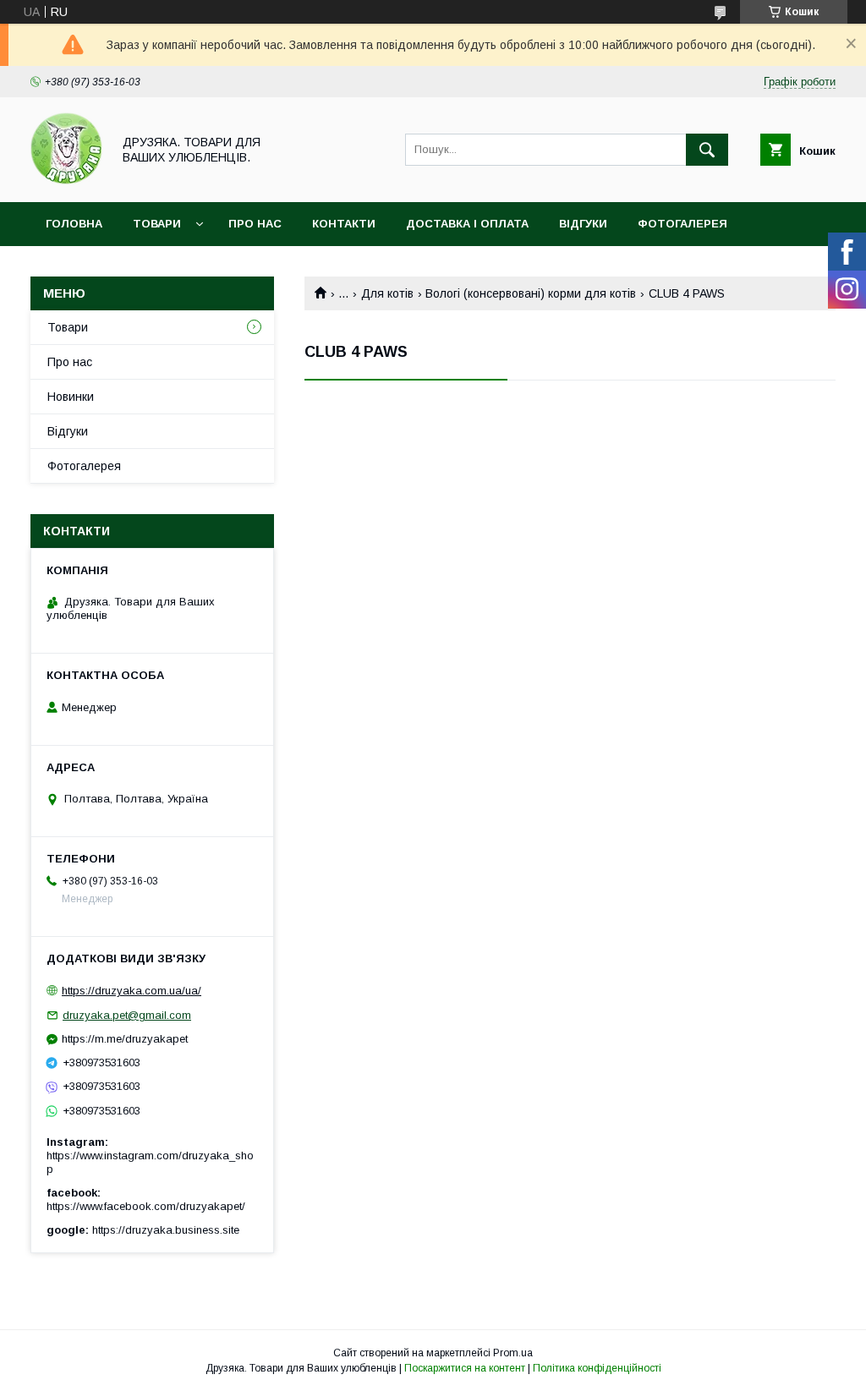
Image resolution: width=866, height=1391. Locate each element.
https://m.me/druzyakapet (125, 1038)
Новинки (70, 396)
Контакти (343, 223)
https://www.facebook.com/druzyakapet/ (146, 1206)
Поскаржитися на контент (464, 1368)
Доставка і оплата (467, 223)
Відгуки (583, 223)
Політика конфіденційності (597, 1368)
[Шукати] (707, 150)
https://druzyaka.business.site (165, 1230)
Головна (74, 223)
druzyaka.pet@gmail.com (127, 1015)
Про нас (255, 223)
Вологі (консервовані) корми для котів (530, 293)
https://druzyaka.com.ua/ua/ (131, 990)
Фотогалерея (682, 223)
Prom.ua (513, 1353)
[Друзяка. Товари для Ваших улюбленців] (66, 180)
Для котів (387, 293)
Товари (157, 223)
